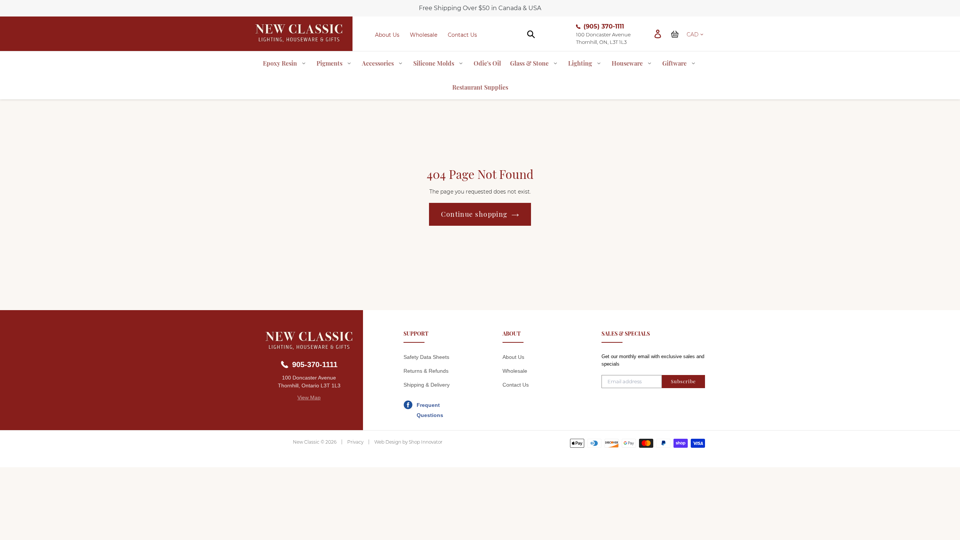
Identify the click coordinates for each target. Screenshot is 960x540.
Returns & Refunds (426, 371)
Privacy (355, 442)
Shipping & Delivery (427, 385)
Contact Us (462, 35)
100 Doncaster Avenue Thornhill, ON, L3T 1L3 (603, 38)
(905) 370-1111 (604, 26)
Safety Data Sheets (426, 357)
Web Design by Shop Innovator (408, 442)
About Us (387, 35)
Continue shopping (474, 214)
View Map (309, 397)
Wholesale (423, 35)
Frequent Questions (430, 406)
